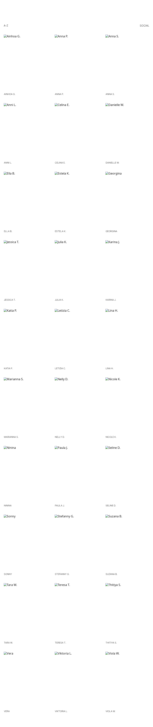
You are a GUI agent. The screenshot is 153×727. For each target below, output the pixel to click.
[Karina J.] (127, 268)
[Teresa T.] (77, 611)
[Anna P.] (77, 63)
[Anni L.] (26, 131)
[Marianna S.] (26, 405)
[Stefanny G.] (77, 543)
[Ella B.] (26, 200)
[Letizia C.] (77, 337)
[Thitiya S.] (127, 611)
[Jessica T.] (26, 268)
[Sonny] (26, 543)
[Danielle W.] (127, 131)
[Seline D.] (127, 474)
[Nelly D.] (77, 405)
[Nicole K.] (127, 405)
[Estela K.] (77, 200)
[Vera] (26, 680)
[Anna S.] (127, 63)
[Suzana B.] (127, 543)
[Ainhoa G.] (26, 63)
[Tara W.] (26, 611)
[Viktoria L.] (77, 680)
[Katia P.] (26, 337)
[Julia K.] (77, 268)
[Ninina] (26, 474)
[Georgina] (127, 200)
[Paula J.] (77, 474)
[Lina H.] (127, 337)
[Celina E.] (77, 131)
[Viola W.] (127, 680)
